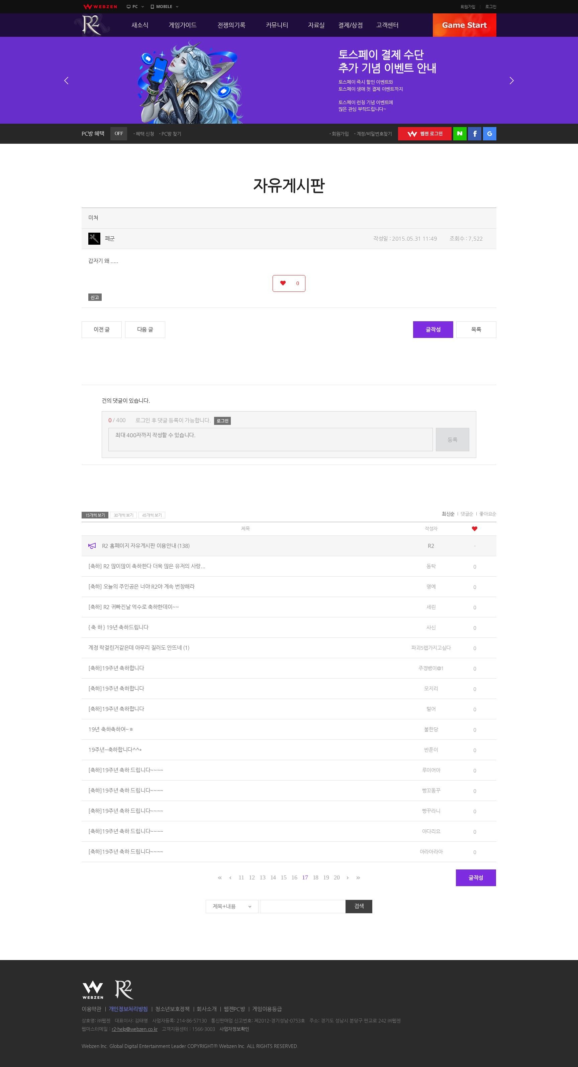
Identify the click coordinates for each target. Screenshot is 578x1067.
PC (135, 6)
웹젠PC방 (234, 1009)
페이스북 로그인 (474, 133)
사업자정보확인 (234, 1029)
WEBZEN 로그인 (425, 133)
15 (283, 877)
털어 (431, 709)
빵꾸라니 (431, 811)
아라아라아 (431, 851)
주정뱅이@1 (431, 668)
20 (337, 877)
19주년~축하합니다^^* (115, 749)
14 (273, 877)
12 (252, 877)
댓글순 (467, 513)
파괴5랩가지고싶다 (431, 647)
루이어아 (431, 770)
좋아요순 (487, 513)
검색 (359, 906)
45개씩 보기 (152, 515)
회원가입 (468, 6)
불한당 (431, 729)
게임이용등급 (267, 1009)
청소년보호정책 (172, 1009)
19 (326, 877)
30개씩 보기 (123, 515)
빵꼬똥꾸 (431, 790)
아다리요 (431, 831)
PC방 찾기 (171, 133)
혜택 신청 (145, 133)
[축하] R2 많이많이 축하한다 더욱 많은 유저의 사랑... (146, 566)
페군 (110, 238)
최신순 (448, 513)
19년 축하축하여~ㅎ (111, 729)
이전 (66, 80)
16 (294, 877)
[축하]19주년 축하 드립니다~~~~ (125, 770)
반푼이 (431, 749)
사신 (431, 627)
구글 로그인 (489, 133)
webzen (100, 6)
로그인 (490, 6)
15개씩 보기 (95, 515)
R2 (92, 25)
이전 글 (102, 329)
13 (262, 877)
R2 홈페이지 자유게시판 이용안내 (146, 546)
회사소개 (206, 1009)
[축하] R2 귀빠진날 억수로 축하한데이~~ (133, 607)
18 (315, 877)
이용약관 (91, 1009)
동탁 (431, 566)
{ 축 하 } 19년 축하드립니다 (118, 627)
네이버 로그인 (460, 133)
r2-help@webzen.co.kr (135, 1029)
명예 (431, 586)
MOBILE (164, 6)
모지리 (431, 688)
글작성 (433, 329)
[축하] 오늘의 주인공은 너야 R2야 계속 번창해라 (141, 586)
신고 (95, 297)
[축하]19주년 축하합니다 (116, 668)
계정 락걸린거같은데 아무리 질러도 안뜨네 (138, 647)
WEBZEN (93, 989)
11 (241, 877)
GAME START (464, 25)
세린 (431, 607)
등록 (452, 440)
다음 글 (145, 329)
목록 (476, 329)
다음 (511, 80)
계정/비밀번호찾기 (374, 133)
